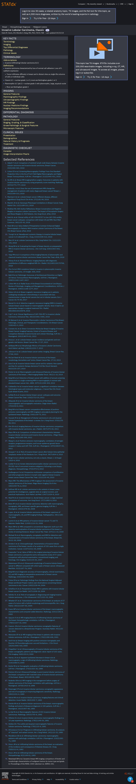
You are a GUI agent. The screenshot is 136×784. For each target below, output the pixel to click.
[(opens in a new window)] (129, 773)
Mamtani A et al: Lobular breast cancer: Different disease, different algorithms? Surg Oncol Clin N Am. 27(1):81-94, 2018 (32, 198)
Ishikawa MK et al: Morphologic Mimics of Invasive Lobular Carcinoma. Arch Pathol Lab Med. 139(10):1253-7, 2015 (34, 347)
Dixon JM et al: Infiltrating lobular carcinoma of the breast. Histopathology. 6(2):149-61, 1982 (30, 754)
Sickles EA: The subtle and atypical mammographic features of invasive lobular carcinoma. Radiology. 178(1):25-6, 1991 (35, 725)
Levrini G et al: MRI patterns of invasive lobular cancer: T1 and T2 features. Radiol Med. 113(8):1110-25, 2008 (33, 522)
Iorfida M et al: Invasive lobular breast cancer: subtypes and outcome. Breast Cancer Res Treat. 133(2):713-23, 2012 (34, 396)
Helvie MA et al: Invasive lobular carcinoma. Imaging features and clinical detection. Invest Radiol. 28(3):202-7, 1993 (35, 698)
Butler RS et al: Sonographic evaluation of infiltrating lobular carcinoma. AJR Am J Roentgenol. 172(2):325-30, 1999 (35, 667)
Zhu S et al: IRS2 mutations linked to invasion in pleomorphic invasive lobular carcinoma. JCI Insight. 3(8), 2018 (34, 270)
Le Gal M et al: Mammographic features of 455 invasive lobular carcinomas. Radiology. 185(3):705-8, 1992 (32, 713)
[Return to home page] (9, 4)
